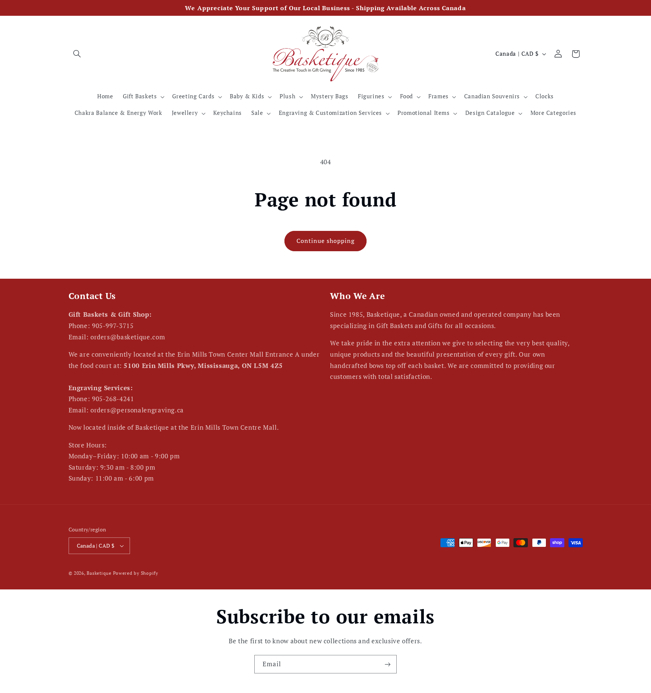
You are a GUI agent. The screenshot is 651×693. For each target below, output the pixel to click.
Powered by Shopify (135, 573)
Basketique (99, 573)
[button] (77, 54)
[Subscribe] (387, 664)
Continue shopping (325, 241)
